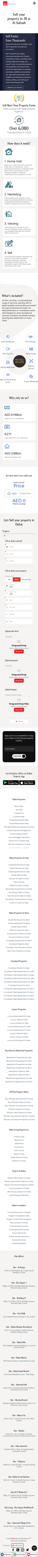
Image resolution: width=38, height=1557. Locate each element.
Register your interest (14, 87)
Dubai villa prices (19, 1233)
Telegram (8, 1554)
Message (34, 1554)
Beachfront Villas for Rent (19, 1075)
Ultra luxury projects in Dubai (19, 1192)
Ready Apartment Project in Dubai (19, 1181)
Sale (9, 579)
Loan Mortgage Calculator (19, 837)
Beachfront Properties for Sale (19, 1058)
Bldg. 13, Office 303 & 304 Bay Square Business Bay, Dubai (19, 1300)
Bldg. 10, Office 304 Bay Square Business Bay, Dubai (19, 1510)
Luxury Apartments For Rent (19, 1030)
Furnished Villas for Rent (19, 944)
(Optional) (8, 637)
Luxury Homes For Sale (19, 1023)
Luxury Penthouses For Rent (19, 1040)
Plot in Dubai (19, 882)
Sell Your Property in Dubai (19, 844)
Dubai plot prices (19, 1240)
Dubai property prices (19, 1226)
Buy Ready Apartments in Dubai (19, 889)
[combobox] (17, 586)
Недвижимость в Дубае (19, 848)
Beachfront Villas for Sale (19, 1071)
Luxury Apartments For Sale (19, 1016)
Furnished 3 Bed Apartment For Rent (19, 996)
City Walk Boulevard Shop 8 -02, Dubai (19, 1315)
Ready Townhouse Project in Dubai (19, 1185)
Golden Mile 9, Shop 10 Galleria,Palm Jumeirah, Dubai (19, 1448)
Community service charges (19, 1212)
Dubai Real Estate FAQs (19, 824)
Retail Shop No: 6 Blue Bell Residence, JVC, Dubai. (19, 1525)
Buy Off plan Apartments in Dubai (19, 1099)
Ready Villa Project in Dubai (19, 1178)
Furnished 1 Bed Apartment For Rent (19, 989)
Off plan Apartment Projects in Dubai (19, 1116)
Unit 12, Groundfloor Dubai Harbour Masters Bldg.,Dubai (19, 1329)
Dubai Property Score (19, 834)
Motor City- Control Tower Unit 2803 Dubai (19, 1418)
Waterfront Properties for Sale (19, 1064)
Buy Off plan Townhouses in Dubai (19, 1106)
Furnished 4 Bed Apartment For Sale (19, 982)
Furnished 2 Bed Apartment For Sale (19, 975)
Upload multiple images (13, 695)
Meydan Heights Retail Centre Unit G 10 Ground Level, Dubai (19, 1402)
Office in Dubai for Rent (19, 930)
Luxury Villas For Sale (19, 1020)
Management (25, 579)
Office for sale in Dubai (19, 886)
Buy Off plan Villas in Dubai (19, 1102)
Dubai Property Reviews (19, 1195)
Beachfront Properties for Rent (19, 1061)
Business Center (19, 1161)
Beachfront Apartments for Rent (19, 1082)
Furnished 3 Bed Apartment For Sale (19, 978)
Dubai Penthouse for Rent (19, 920)
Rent (16, 579)
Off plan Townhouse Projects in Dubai (19, 1120)
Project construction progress (19, 1219)
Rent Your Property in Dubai (19, 951)
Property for (9, 576)
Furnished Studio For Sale (19, 968)
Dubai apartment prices (19, 1230)
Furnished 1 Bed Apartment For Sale (19, 972)
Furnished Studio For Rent (19, 985)
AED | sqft (18, 1545)
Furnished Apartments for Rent (19, 941)
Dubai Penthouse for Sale (19, 865)
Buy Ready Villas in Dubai (19, 892)
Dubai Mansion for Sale (19, 868)
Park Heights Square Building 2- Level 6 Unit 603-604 (19, 1345)
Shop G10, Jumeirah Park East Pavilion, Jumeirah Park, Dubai (19, 1387)
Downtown (19, 1147)
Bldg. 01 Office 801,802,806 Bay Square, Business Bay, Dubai (19, 1285)
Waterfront (19, 1144)
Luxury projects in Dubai (19, 1188)
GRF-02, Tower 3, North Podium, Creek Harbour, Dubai (19, 1479)
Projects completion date (19, 1216)
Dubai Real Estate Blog (19, 820)
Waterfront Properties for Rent (19, 1068)
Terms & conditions (19, 1541)
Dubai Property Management (19, 830)
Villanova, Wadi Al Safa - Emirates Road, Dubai (19, 1464)
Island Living (19, 1154)
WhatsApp (21, 1554)
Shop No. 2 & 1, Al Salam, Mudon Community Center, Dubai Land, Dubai (19, 1433)
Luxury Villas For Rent (19, 1034)
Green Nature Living (19, 1157)
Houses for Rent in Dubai (19, 937)
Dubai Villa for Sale (19, 875)
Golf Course (19, 1150)
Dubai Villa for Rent (19, 927)
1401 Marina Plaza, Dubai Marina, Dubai (19, 1359)
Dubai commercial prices (19, 1237)
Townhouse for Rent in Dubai (19, 934)
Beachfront (19, 1140)
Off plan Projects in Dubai (19, 1109)
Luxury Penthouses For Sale (19, 1027)
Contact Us (19, 813)
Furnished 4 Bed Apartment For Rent (19, 999)
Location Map (19, 817)
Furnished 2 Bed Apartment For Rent (19, 992)
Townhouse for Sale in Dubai (19, 896)
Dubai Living (19, 1137)
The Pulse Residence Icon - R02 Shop (19, 1373)
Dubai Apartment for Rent (19, 923)
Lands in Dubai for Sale (19, 903)
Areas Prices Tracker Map (19, 841)
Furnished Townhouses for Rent (19, 948)
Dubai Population (19, 1243)
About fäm (19, 806)
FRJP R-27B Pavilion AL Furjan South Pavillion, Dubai (19, 1270)
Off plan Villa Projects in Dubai (19, 1113)
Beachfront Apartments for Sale (19, 1078)
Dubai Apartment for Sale (19, 872)
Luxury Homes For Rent (19, 1037)
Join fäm (19, 810)
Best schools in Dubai (19, 1223)
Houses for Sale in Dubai (19, 879)
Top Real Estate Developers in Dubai (19, 827)
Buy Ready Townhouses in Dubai (19, 899)
